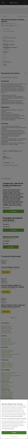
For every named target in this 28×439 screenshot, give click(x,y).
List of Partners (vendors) (8, 428)
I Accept (14, 432)
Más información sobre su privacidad (13, 416)
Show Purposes (14, 436)
